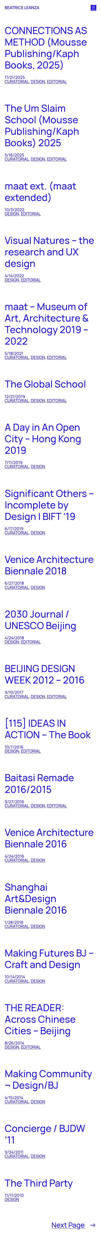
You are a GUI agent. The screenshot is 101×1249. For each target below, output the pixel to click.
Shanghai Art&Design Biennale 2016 (36, 898)
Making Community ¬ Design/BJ (48, 1079)
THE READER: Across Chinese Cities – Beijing (40, 1019)
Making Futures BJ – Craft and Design (49, 958)
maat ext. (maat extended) (40, 191)
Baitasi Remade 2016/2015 (39, 783)
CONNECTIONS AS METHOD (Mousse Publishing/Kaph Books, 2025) (46, 48)
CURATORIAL (17, 81)
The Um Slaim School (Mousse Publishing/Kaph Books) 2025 (42, 125)
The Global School (45, 384)
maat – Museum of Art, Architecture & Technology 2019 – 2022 (47, 324)
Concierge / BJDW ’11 (45, 1133)
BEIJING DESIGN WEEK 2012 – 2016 (45, 674)
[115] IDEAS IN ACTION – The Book (48, 728)
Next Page (73, 1225)
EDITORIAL (57, 81)
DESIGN (38, 81)
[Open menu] (93, 8)
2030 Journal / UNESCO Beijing (40, 619)
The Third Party (39, 1183)
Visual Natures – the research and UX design (49, 251)
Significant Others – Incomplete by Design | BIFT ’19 (49, 505)
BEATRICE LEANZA (22, 7)
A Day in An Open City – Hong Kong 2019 (43, 438)
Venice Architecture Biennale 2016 (49, 837)
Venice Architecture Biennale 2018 (49, 564)
